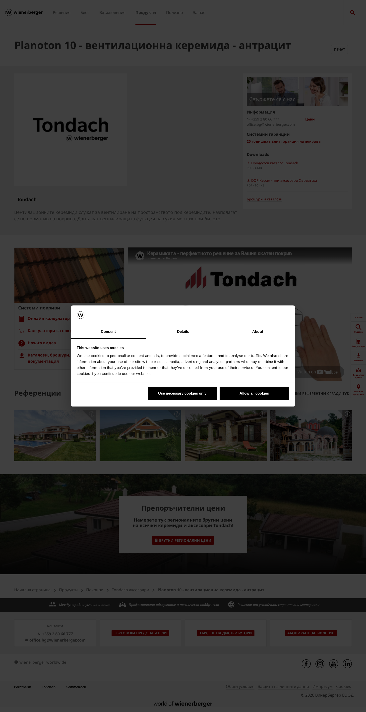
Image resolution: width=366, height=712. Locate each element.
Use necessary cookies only (182, 393)
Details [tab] (183, 331)
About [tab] (257, 331)
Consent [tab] (108, 331)
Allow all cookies (254, 393)
